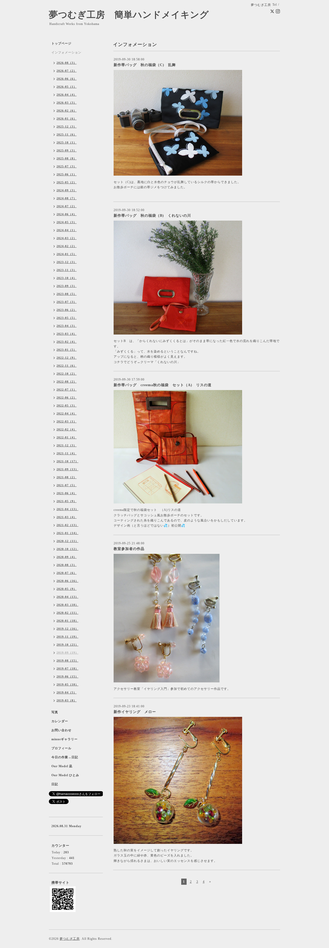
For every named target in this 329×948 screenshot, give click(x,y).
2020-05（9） (67, 588)
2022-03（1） (67, 421)
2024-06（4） (67, 214)
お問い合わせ (61, 730)
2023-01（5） (67, 349)
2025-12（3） (67, 126)
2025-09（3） (67, 150)
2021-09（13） (67, 469)
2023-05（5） (67, 317)
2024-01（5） (67, 254)
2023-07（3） (67, 301)
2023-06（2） (67, 309)
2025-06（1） (67, 174)
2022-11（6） (67, 365)
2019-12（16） (67, 628)
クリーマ (147, 362)
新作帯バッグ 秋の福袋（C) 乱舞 (145, 65)
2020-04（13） (67, 596)
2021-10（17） (67, 461)
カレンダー (59, 721)
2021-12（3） (67, 445)
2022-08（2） (67, 381)
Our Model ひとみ (65, 775)
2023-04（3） (67, 325)
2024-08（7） (67, 198)
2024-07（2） (67, 206)
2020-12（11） (67, 541)
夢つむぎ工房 (70, 939)
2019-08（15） (67, 660)
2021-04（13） (67, 509)
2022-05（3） (67, 405)
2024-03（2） (67, 238)
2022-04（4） (67, 413)
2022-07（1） (67, 389)
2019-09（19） (67, 652)
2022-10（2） (67, 373)
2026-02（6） (67, 110)
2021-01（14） (67, 533)
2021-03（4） (67, 517)
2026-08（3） (67, 62)
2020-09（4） (67, 556)
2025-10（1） (67, 142)
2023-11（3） (67, 270)
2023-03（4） (67, 333)
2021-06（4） (67, 493)
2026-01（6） (67, 118)
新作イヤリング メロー (135, 712)
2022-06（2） (67, 397)
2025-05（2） (67, 182)
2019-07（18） (67, 668)
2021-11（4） (67, 453)
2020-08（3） (67, 564)
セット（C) (122, 182)
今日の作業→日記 (64, 757)
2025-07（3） (67, 166)
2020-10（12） (67, 548)
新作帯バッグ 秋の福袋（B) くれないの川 (152, 216)
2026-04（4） (67, 94)
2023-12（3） (67, 262)
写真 (54, 712)
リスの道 (174, 510)
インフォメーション (66, 52)
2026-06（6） (67, 78)
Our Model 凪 (61, 766)
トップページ (61, 43)
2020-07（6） (67, 572)
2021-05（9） (67, 501)
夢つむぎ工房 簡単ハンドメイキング (133, 15)
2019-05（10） (67, 684)
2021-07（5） (67, 485)
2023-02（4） (67, 341)
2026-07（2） (67, 70)
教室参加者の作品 (129, 549)
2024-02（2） (67, 246)
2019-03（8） (67, 700)
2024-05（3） (67, 222)
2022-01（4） (67, 437)
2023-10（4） (67, 277)
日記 (54, 784)
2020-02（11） (67, 612)
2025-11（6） (67, 134)
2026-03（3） (67, 102)
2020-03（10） (67, 604)
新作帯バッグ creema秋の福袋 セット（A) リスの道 (163, 385)
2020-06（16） (67, 580)
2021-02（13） (67, 525)
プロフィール (61, 748)
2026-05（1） (67, 86)
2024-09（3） (67, 190)
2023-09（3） (67, 285)
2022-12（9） (67, 357)
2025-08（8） (67, 158)
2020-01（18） (67, 620)
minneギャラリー (64, 739)
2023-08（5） (67, 293)
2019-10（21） (67, 644)
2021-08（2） (67, 477)
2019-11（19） (67, 636)
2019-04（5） (67, 692)
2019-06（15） (67, 676)
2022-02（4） (67, 429)
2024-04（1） (67, 230)
